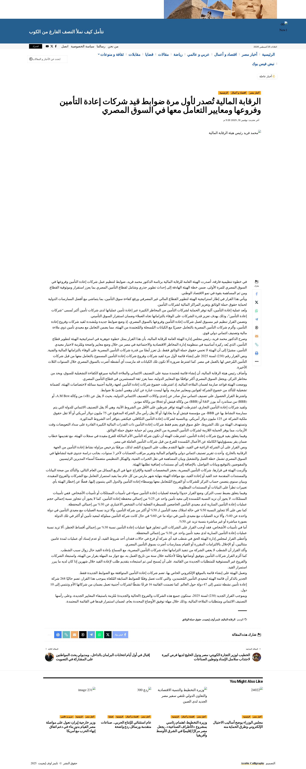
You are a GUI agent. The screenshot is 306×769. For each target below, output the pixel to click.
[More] (256, 361)
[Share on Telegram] (256, 319)
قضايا (111, 716)
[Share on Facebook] (256, 293)
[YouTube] (47, 46)
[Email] (256, 336)
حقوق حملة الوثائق (192, 619)
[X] (52, 46)
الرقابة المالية (228, 619)
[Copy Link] (256, 344)
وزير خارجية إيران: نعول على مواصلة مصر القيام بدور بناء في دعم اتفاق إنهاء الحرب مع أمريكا (70, 727)
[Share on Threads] (256, 327)
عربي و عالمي (67, 716)
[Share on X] (256, 302)
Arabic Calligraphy (252, 763)
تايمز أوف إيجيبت (211, 619)
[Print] (256, 353)
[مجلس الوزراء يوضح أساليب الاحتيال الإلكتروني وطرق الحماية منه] (237, 702)
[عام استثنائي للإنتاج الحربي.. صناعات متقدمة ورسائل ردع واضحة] (125, 702)
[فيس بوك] (55, 46)
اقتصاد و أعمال (238, 92)
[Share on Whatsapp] (256, 310)
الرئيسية (224, 92)
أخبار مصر (254, 92)
